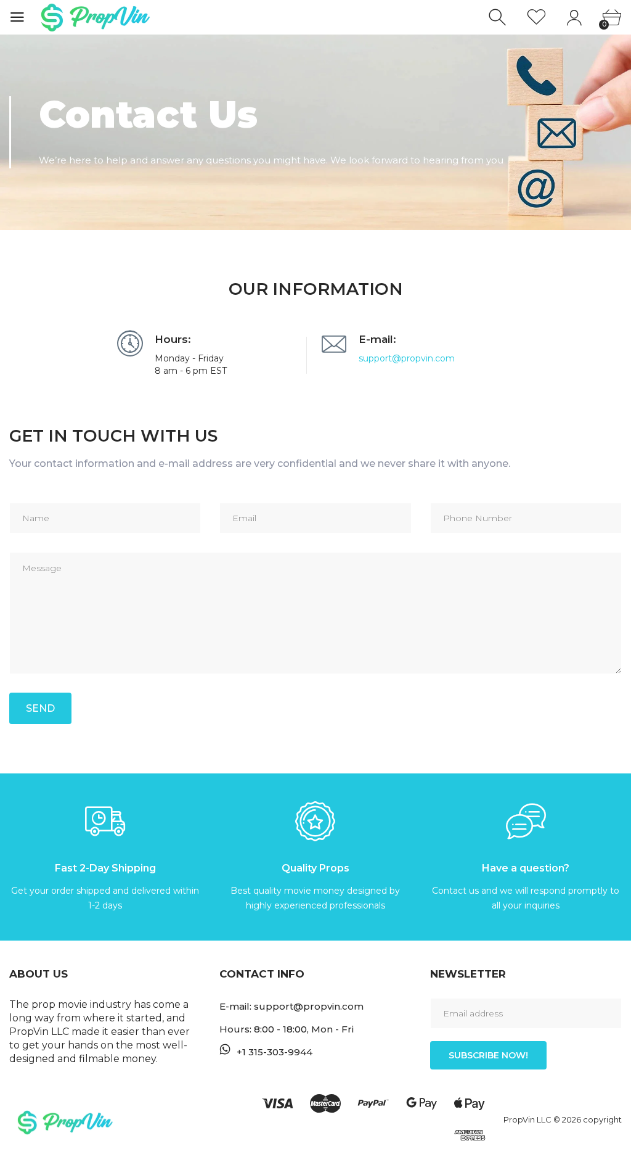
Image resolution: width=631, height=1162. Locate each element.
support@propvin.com (407, 358)
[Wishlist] (536, 17)
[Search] (499, 17)
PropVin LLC (528, 1119)
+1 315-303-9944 (274, 1052)
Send (40, 708)
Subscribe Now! (488, 1055)
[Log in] (574, 17)
